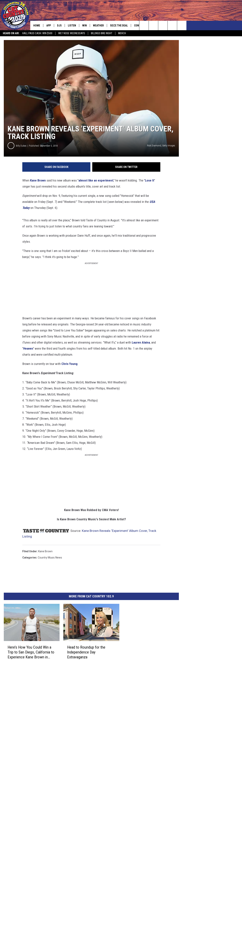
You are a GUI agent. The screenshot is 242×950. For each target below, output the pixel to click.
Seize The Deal (119, 25)
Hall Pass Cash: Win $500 (37, 33)
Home (36, 25)
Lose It (149, 180)
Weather (98, 25)
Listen (72, 25)
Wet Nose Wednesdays (71, 33)
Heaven (28, 348)
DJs (59, 25)
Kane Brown (38, 180)
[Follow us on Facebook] (163, 25)
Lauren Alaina (141, 342)
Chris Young (69, 364)
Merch (122, 33)
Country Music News (50, 557)
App (48, 25)
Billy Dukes (21, 145)
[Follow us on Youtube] (181, 25)
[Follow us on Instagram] (172, 25)
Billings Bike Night (101, 33)
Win (84, 25)
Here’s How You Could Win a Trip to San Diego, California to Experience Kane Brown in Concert (31, 652)
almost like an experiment (95, 180)
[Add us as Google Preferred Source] (153, 25)
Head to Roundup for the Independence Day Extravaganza (86, 652)
